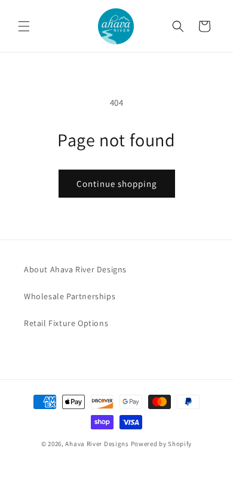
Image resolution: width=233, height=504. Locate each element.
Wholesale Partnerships (69, 296)
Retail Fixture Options (66, 323)
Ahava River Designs (96, 444)
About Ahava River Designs (75, 269)
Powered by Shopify (161, 444)
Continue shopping (116, 183)
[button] (24, 26)
